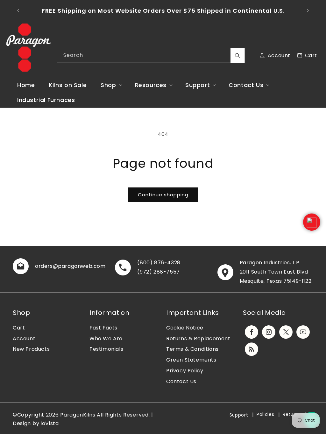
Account (24, 338)
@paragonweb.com (79, 266)
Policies (265, 414)
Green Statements (191, 359)
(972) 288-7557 (158, 271)
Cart (19, 327)
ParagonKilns (77, 414)
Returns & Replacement (198, 338)
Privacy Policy (184, 370)
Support (239, 415)
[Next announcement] (308, 10)
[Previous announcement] (18, 10)
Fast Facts (103, 327)
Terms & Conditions (192, 349)
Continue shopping (163, 194)
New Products (31, 349)
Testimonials (106, 349)
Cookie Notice (184, 327)
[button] (110, 85)
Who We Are (106, 338)
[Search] (237, 55)
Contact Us (181, 381)
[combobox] (150, 55)
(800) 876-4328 (158, 262)
